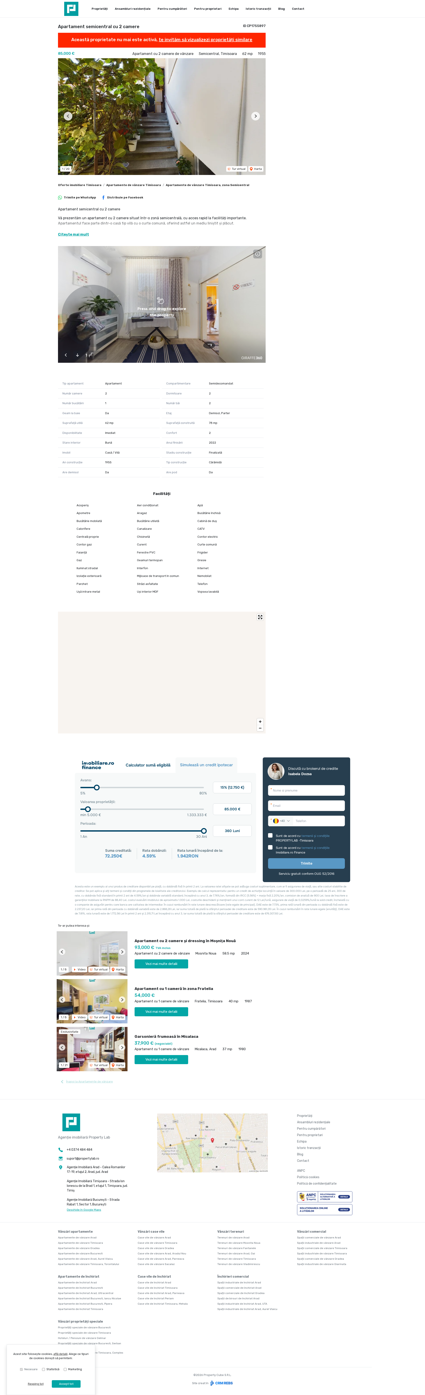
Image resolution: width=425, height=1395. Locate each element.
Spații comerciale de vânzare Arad (319, 1237)
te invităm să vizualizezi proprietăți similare (205, 39)
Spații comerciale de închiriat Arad (239, 1287)
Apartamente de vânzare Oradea (79, 1248)
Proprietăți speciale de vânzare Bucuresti (84, 1327)
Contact (298, 8)
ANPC (301, 1171)
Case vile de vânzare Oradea (156, 1248)
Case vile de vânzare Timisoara (157, 1242)
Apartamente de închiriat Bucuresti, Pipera (85, 1303)
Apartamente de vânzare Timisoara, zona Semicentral (207, 185)
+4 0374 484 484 (79, 1150)
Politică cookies (308, 1177)
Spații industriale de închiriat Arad (239, 1282)
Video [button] (81, 969)
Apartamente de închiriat (78, 1277)
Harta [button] (257, 169)
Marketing (75, 1369)
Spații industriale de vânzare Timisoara (322, 1253)
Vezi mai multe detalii (161, 964)
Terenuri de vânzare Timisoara (236, 1258)
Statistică (52, 1369)
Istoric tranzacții (258, 8)
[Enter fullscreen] (260, 617)
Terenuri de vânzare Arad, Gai (236, 1253)
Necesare (31, 1369)
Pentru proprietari (208, 8)
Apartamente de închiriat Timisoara (80, 1309)
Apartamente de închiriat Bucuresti (80, 1287)
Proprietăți (100, 8)
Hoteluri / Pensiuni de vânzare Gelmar (82, 1338)
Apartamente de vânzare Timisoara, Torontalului (88, 1264)
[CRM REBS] (221, 1383)
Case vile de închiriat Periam (156, 1298)
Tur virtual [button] (238, 169)
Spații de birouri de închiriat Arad (238, 1298)
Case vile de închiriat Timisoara (158, 1287)
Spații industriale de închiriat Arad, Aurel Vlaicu (247, 1309)
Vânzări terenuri (230, 1232)
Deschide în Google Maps (84, 1209)
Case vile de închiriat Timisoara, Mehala (163, 1303)
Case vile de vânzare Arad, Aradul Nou (162, 1253)
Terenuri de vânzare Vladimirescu (238, 1264)
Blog (281, 8)
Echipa (234, 8)
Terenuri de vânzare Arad (233, 1237)
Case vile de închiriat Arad (154, 1282)
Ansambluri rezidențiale (133, 8)
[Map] (162, 672)
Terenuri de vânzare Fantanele (236, 1248)
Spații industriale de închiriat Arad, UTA (242, 1303)
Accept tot (66, 1383)
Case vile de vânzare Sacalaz (156, 1264)
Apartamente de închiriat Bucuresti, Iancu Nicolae (89, 1298)
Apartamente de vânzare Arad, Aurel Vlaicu (85, 1258)
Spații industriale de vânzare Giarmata (321, 1264)
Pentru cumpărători (172, 8)
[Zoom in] (260, 721)
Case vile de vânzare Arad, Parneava (161, 1258)
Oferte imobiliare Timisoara (79, 185)
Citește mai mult (73, 234)
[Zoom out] (260, 728)
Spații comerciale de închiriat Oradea (241, 1293)
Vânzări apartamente (75, 1232)
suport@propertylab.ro (83, 1158)
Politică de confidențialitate (317, 1183)
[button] (68, 116)
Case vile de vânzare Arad (154, 1237)
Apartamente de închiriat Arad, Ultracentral (85, 1293)
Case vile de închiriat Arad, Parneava (161, 1293)
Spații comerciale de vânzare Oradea (320, 1258)
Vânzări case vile (151, 1232)
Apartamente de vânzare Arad (77, 1237)
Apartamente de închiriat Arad (77, 1282)
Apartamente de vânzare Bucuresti (80, 1253)
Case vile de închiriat (154, 1277)
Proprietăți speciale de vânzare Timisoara (84, 1332)
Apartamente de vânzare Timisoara (133, 185)
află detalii (60, 1354)
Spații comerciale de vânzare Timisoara (322, 1248)
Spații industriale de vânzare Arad (318, 1242)
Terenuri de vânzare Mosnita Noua (238, 1242)
